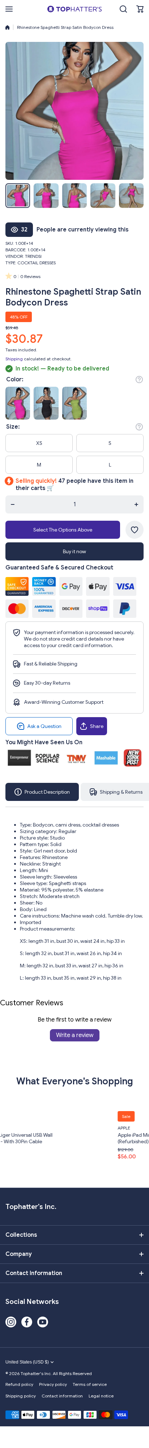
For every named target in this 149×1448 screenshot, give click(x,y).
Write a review (74, 1035)
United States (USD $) (27, 1362)
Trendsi (33, 256)
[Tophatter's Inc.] (74, 9)
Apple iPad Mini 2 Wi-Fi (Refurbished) (81, 1138)
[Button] (139, 379)
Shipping (14, 358)
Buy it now (74, 551)
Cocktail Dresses (36, 262)
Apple (61, 1128)
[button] (140, 9)
